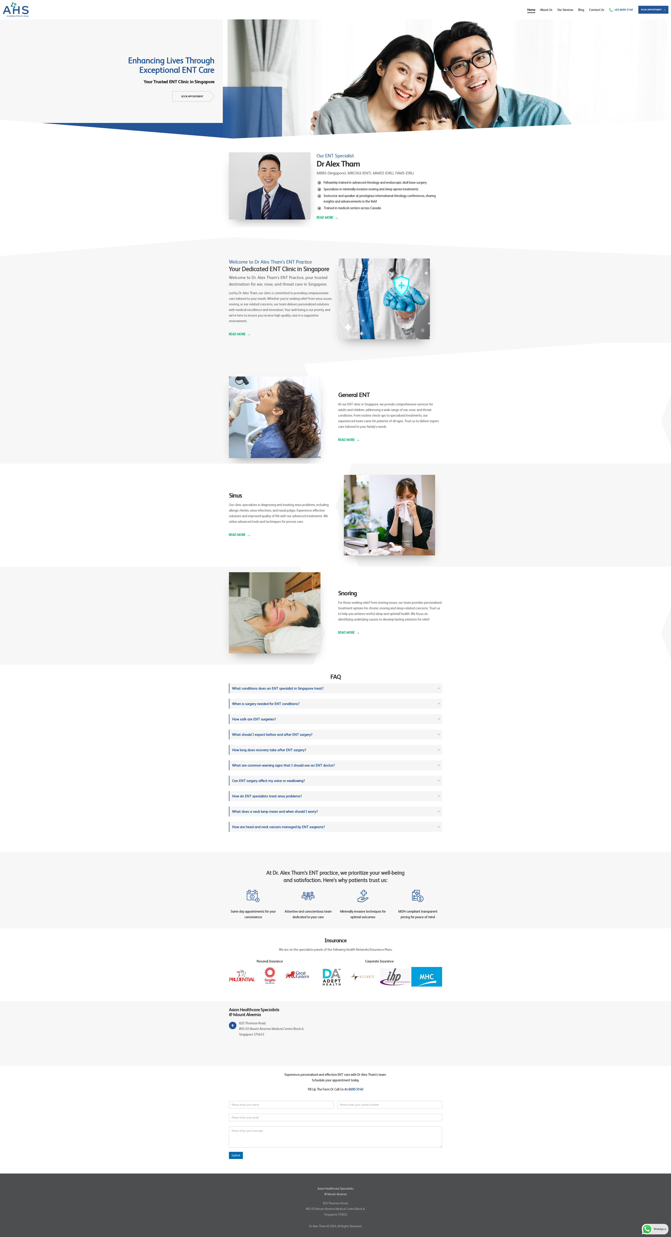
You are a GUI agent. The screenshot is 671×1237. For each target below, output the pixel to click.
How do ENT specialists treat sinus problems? (267, 796)
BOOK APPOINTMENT (651, 9)
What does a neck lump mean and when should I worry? (275, 811)
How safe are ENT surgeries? (254, 719)
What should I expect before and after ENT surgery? (272, 734)
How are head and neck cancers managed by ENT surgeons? (278, 827)
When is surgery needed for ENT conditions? (266, 704)
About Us (546, 10)
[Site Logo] (16, 9)
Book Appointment (192, 96)
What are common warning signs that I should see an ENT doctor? (283, 765)
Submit (236, 1155)
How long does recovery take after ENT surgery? (269, 750)
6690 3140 (355, 1089)
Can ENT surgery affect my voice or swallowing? (268, 781)
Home (531, 10)
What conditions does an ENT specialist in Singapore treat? (278, 688)
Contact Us (596, 10)
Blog (581, 10)
